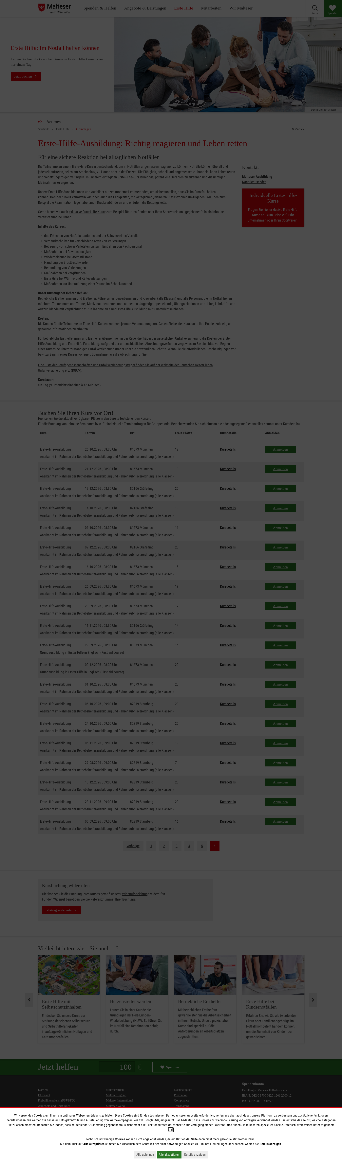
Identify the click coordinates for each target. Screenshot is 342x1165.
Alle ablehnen (146, 1154)
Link (170, 1130)
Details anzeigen (196, 1154)
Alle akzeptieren (170, 1154)
